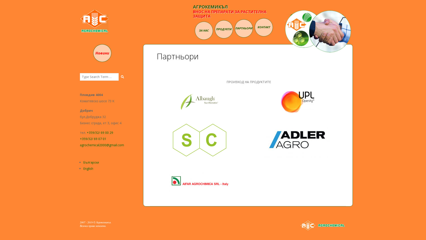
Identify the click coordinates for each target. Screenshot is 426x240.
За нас (204, 30)
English (88, 168)
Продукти (224, 29)
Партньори (243, 28)
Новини (102, 53)
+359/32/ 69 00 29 (100, 132)
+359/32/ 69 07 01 (93, 139)
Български (91, 162)
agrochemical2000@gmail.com (102, 145)
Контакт (264, 27)
